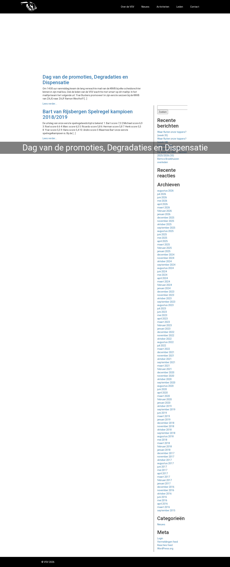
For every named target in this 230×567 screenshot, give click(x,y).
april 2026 (162, 204)
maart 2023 (163, 322)
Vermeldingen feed (167, 541)
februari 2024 (164, 285)
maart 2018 (163, 443)
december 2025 (165, 217)
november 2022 (165, 335)
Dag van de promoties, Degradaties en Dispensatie (85, 79)
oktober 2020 (164, 379)
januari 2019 (163, 419)
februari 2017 (164, 480)
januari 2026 (163, 214)
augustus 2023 (165, 305)
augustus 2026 (165, 190)
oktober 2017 (164, 460)
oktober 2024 (164, 261)
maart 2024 (163, 281)
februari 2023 (164, 325)
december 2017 (165, 453)
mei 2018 (162, 439)
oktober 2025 (164, 224)
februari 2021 (164, 369)
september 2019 (166, 409)
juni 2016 (162, 497)
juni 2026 (162, 197)
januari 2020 (163, 402)
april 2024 (162, 278)
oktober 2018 (164, 429)
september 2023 (166, 301)
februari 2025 (164, 248)
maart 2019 (163, 416)
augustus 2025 (165, 231)
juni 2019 (162, 412)
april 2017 (162, 473)
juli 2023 (161, 308)
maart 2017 (163, 476)
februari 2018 (164, 446)
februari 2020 (164, 399)
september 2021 (166, 362)
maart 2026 (163, 207)
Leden (179, 6)
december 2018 (165, 423)
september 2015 (166, 510)
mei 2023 (162, 315)
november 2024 (165, 258)
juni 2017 (162, 466)
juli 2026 (161, 194)
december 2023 (165, 291)
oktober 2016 (164, 493)
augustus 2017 (165, 463)
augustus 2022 (165, 342)
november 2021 (165, 355)
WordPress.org (165, 548)
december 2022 (165, 332)
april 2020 (162, 392)
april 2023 (162, 318)
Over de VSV (127, 6)
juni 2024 (162, 271)
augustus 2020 (165, 386)
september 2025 (166, 227)
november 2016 (165, 490)
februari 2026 (164, 211)
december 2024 (165, 254)
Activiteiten (163, 6)
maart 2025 (163, 244)
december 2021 (165, 352)
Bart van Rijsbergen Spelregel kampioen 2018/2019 (88, 114)
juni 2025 (162, 234)
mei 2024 (162, 274)
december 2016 (165, 487)
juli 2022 (161, 345)
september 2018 (166, 433)
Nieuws (145, 6)
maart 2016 (163, 507)
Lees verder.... (50, 103)
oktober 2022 (164, 338)
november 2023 (165, 295)
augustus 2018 (165, 436)
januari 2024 (163, 288)
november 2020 (165, 375)
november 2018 (165, 426)
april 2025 (162, 241)
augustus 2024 (165, 268)
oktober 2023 (164, 298)
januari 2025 (163, 251)
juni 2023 (162, 312)
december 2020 (165, 372)
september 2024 (166, 264)
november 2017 (165, 456)
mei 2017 (162, 470)
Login (160, 538)
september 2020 (166, 382)
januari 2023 (163, 328)
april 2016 (162, 503)
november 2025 (165, 221)
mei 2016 (162, 500)
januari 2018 (163, 450)
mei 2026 (162, 200)
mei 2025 (162, 237)
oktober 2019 (164, 406)
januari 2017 (163, 483)
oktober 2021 (164, 359)
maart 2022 (163, 349)
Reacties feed (165, 545)
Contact (194, 6)
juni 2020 (162, 389)
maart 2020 (163, 396)
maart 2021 (163, 365)
